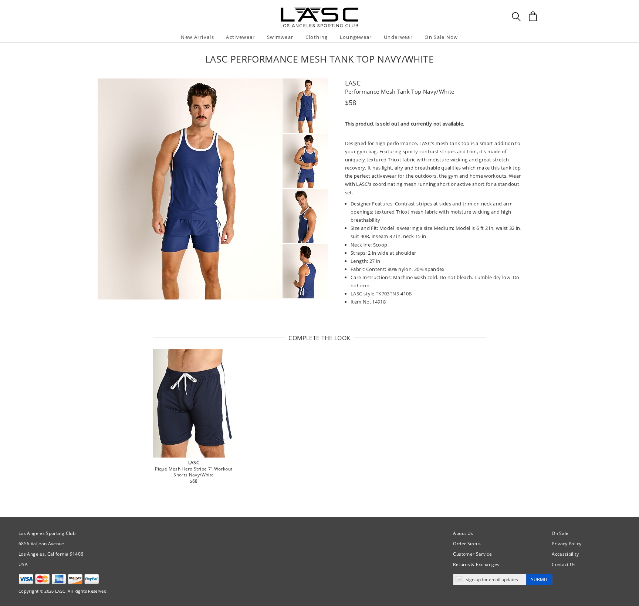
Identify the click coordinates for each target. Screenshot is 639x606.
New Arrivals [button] (197, 37)
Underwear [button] (398, 37)
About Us (463, 533)
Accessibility (565, 554)
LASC (353, 82)
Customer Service (472, 554)
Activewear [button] (240, 37)
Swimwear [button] (280, 37)
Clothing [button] (316, 37)
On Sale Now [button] (441, 37)
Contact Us (564, 564)
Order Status (467, 543)
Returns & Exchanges (476, 564)
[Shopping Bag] (533, 16)
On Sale (560, 533)
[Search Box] (516, 16)
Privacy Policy (566, 543)
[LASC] (319, 10)
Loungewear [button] (356, 37)
